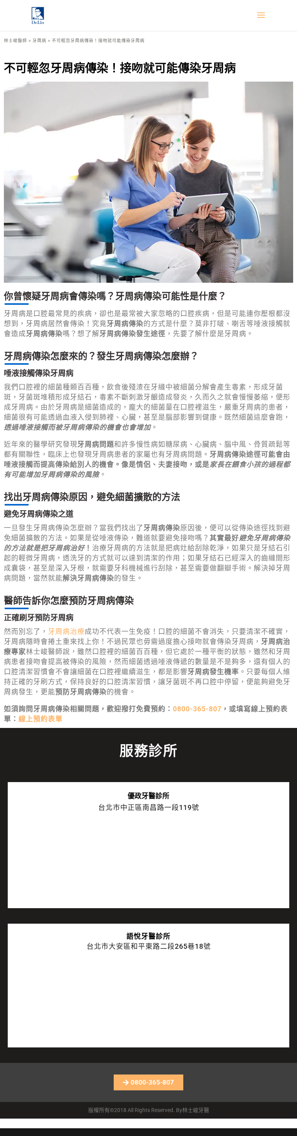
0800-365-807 (197, 709)
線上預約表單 (41, 719)
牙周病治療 (66, 631)
